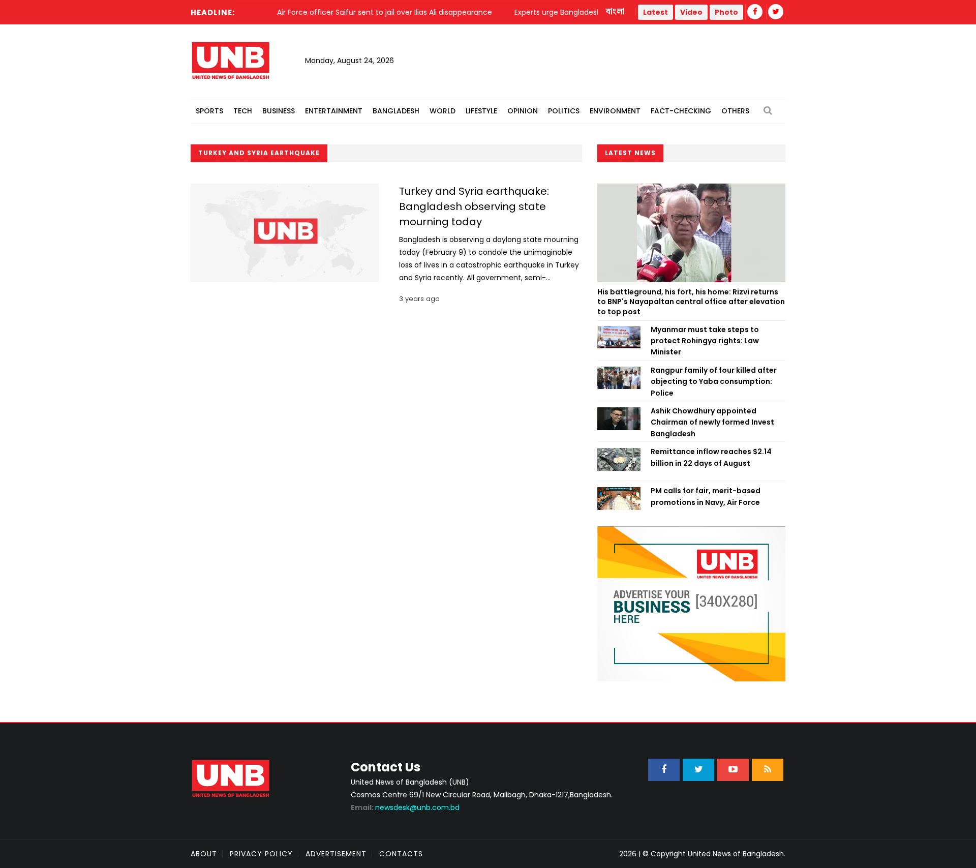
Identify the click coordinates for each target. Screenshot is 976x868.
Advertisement (336, 854)
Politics (564, 111)
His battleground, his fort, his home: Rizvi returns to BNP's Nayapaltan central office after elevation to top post (691, 302)
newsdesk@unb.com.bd (405, 807)
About (204, 854)
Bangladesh (396, 111)
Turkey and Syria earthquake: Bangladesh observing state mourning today (474, 206)
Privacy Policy (261, 854)
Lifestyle (481, 111)
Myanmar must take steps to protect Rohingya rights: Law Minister (705, 340)
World (442, 111)
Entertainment (333, 111)
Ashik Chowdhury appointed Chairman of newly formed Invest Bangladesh (712, 422)
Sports (209, 111)
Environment (615, 111)
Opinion (522, 111)
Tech (242, 111)
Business (278, 111)
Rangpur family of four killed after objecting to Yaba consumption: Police (714, 381)
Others (735, 111)
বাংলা (615, 12)
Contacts (401, 854)
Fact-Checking (681, 111)
